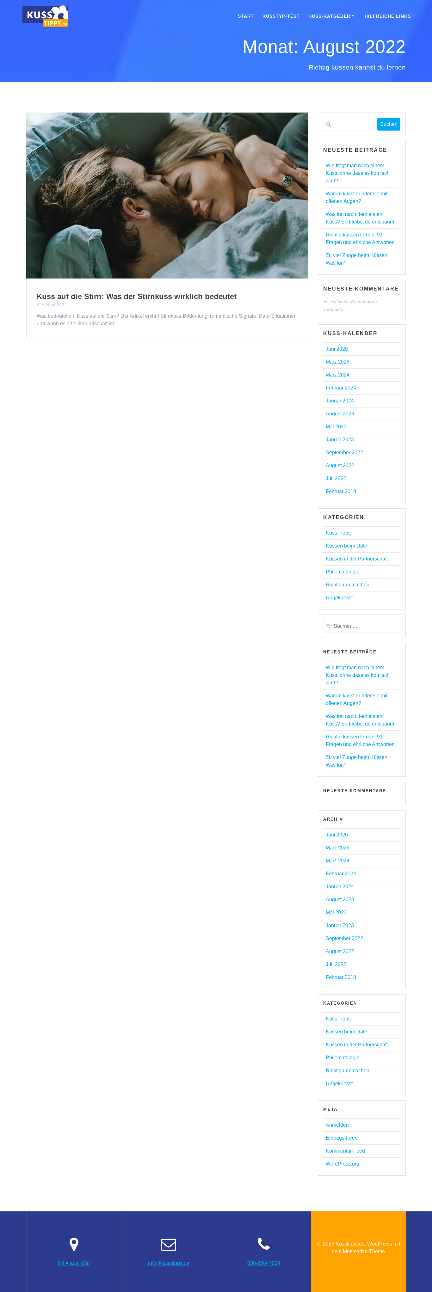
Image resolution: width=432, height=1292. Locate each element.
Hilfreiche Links (388, 16)
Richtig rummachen (347, 584)
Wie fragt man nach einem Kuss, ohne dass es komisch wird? (358, 173)
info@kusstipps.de (168, 1263)
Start (246, 16)
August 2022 (340, 465)
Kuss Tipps (338, 533)
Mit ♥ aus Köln (74, 1263)
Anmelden (337, 1125)
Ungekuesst (339, 597)
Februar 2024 (341, 387)
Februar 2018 (341, 491)
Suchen (389, 124)
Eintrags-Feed (342, 1138)
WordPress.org (342, 1163)
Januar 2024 (340, 400)
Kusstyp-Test (281, 16)
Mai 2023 (336, 426)
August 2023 (340, 413)
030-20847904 (263, 1263)
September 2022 (344, 452)
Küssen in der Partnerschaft (357, 558)
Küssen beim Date (346, 545)
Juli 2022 (336, 478)
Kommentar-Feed (345, 1151)
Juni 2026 (337, 349)
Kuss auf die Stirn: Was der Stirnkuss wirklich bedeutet (137, 296)
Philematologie (343, 571)
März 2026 (337, 361)
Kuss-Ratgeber (329, 16)
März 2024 (337, 374)
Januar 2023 (340, 439)
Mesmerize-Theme (364, 1251)
